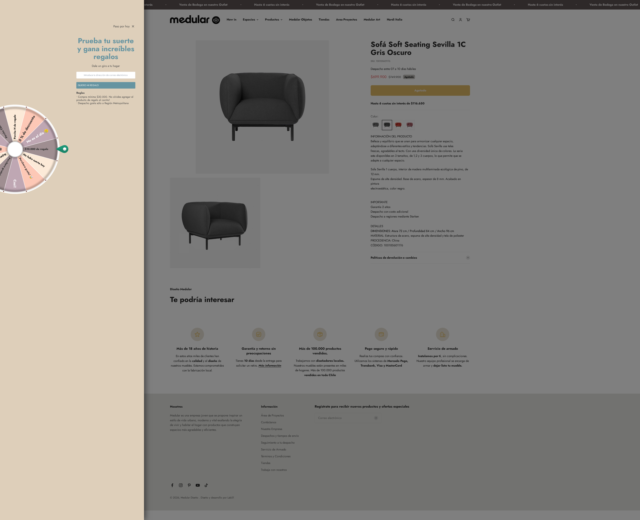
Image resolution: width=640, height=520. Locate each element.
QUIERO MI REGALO (88, 85)
